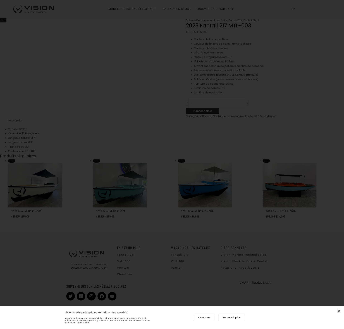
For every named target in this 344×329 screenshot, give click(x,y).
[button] (339, 310)
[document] (172, 164)
